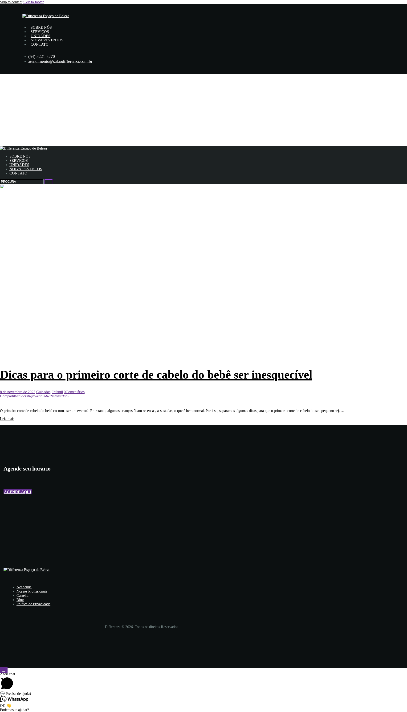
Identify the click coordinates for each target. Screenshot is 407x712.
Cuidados (43, 392)
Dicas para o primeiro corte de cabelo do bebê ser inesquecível (156, 374)
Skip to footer (33, 2)
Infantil (57, 392)
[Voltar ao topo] (4, 670)
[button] (18, 491)
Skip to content (11, 2)
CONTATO (40, 44)
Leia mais (7, 419)
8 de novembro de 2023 (17, 392)
